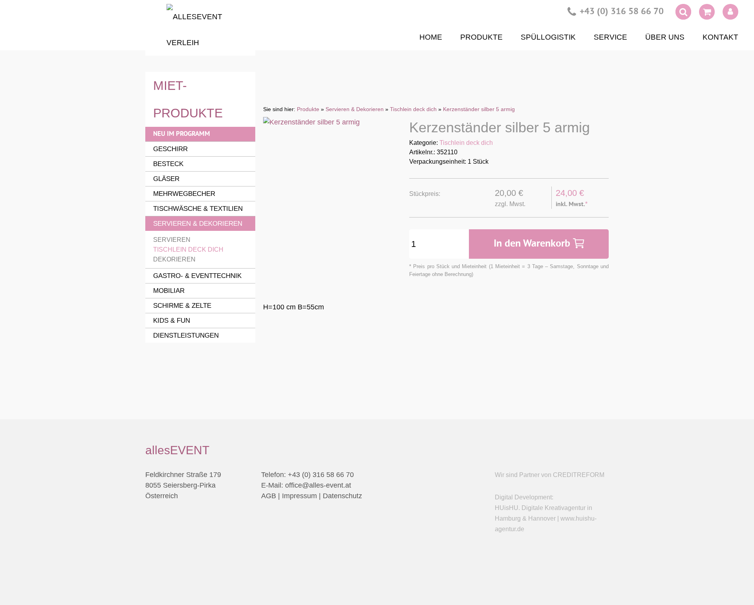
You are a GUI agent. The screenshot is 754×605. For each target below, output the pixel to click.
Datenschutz (342, 496)
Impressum (299, 496)
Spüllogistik (548, 37)
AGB (268, 496)
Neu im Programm (181, 134)
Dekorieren (174, 259)
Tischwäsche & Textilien (198, 208)
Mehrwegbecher (184, 193)
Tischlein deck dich (466, 142)
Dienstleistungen (186, 335)
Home (430, 37)
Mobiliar (169, 290)
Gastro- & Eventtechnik (197, 276)
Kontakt (720, 37)
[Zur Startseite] (200, 30)
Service (610, 37)
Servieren (171, 239)
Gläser (166, 179)
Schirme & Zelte (182, 305)
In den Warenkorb (533, 244)
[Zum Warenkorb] (707, 13)
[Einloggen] (730, 12)
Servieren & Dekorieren (197, 223)
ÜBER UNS (664, 37)
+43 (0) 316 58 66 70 (622, 12)
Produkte (481, 37)
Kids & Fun (171, 320)
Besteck (168, 164)
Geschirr (170, 149)
